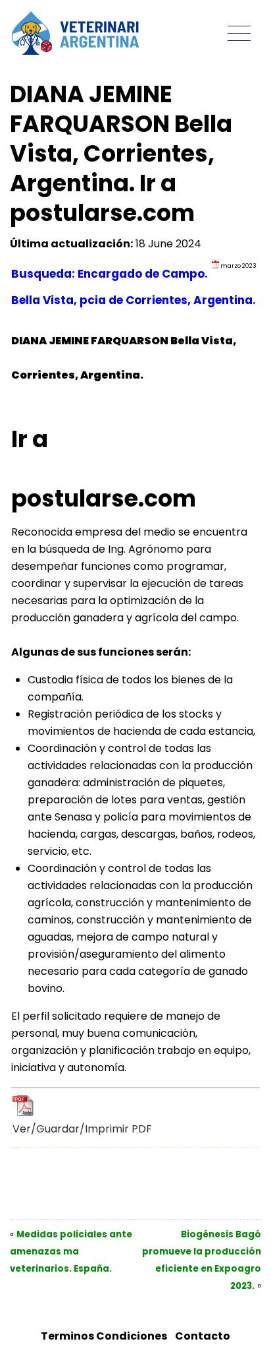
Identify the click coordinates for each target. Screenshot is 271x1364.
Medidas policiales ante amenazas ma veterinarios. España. (71, 1251)
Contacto (202, 1336)
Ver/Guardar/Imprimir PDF (82, 1128)
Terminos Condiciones (104, 1336)
